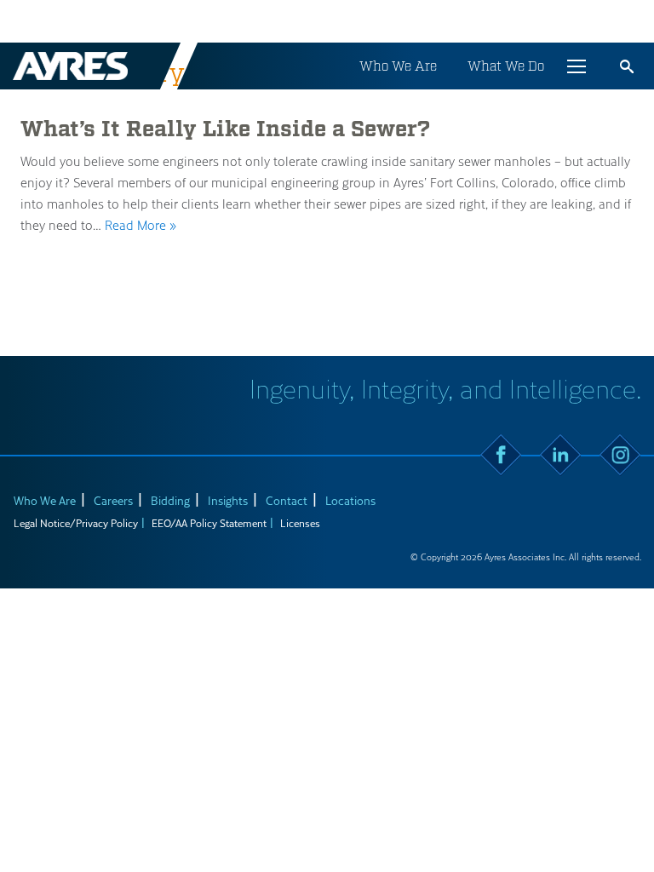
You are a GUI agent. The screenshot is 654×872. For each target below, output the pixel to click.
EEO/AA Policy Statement (209, 523)
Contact (286, 500)
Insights (228, 500)
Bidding (170, 500)
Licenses (300, 523)
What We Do (506, 66)
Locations (350, 500)
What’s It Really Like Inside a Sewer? (225, 129)
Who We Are (398, 66)
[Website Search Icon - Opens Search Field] (626, 66)
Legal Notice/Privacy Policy (76, 523)
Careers (113, 500)
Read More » (140, 224)
